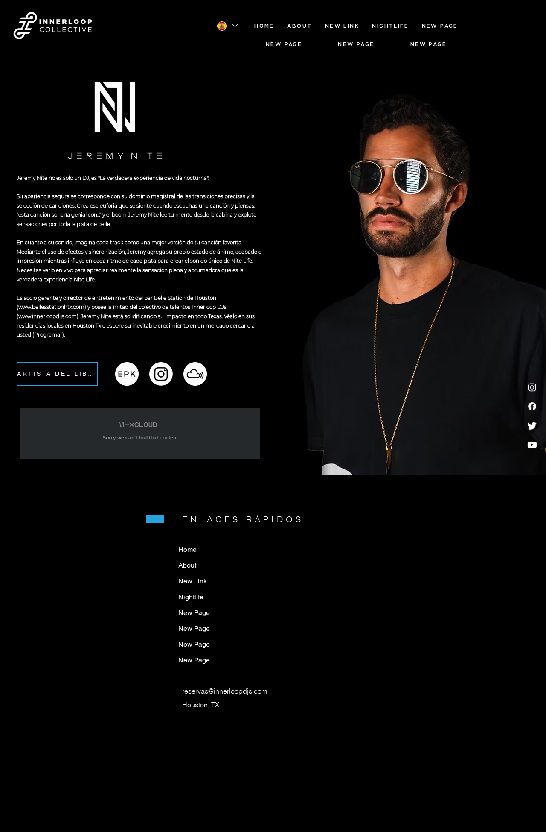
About (187, 565)
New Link (192, 581)
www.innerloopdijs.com (47, 316)
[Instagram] (532, 387)
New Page (194, 613)
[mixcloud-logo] (195, 374)
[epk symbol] (127, 374)
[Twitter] (532, 425)
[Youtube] (532, 444)
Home (187, 549)
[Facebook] (532, 406)
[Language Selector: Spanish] (227, 25)
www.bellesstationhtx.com (51, 307)
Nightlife (190, 597)
